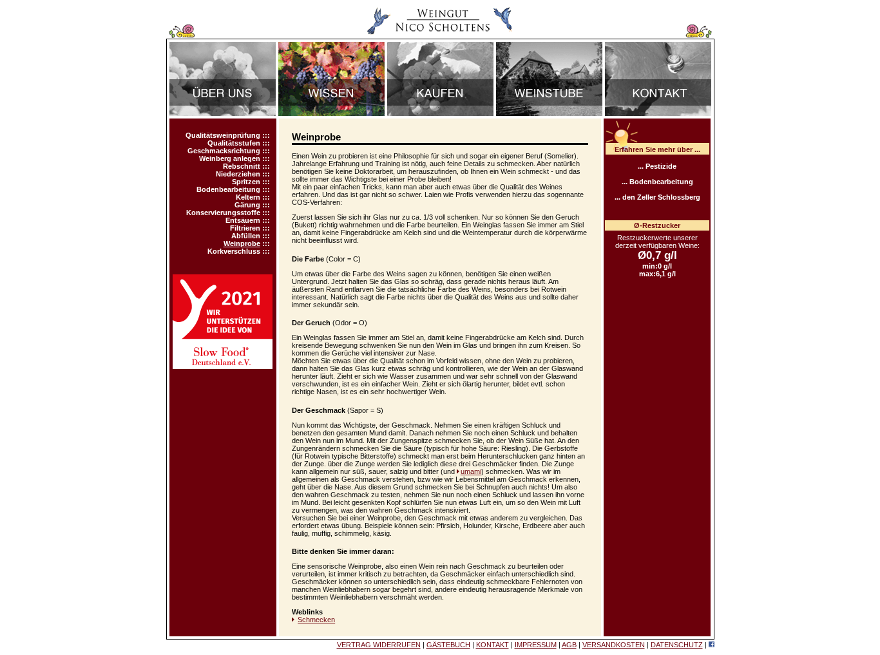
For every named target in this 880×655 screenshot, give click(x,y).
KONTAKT (492, 645)
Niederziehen (238, 174)
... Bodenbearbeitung (657, 181)
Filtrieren (245, 228)
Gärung (247, 205)
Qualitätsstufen (233, 143)
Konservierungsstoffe (223, 212)
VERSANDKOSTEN (613, 645)
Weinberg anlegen (229, 158)
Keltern (248, 197)
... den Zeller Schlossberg (657, 197)
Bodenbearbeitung (228, 189)
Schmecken (316, 619)
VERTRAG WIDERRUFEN (379, 645)
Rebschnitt (241, 166)
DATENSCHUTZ (677, 645)
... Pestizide (657, 166)
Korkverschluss (233, 251)
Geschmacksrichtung (223, 151)
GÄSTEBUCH (448, 645)
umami (471, 471)
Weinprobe (242, 243)
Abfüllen (245, 236)
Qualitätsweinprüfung (223, 135)
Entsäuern (242, 220)
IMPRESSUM (536, 645)
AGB (569, 645)
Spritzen (246, 181)
